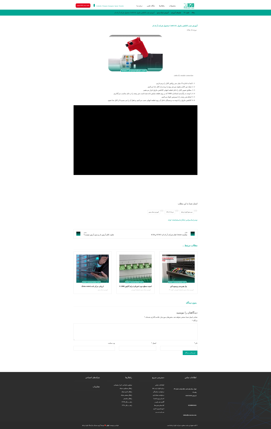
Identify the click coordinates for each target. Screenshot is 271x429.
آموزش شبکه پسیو (154, 212)
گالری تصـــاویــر (159, 402)
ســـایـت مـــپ (159, 412)
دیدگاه (194, 320)
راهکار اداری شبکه (127, 392)
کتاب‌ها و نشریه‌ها (159, 405)
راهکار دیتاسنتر (127, 398)
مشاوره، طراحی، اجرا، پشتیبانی (123, 385)
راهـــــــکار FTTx (127, 405)
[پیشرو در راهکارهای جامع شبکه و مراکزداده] (189, 6)
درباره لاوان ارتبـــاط (158, 388)
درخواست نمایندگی (158, 392)
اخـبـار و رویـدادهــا (158, 398)
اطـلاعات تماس (159, 385)
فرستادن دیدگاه (190, 353)
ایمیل (153, 343)
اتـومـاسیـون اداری (158, 409)
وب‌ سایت (111, 343)
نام (195, 343)
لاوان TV (171, 290)
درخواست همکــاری (158, 395)
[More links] (132, 6)
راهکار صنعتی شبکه (126, 395)
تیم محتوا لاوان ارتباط (186, 212)
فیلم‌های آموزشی (178, 290)
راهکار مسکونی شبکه (126, 388)
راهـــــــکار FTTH (127, 402)
